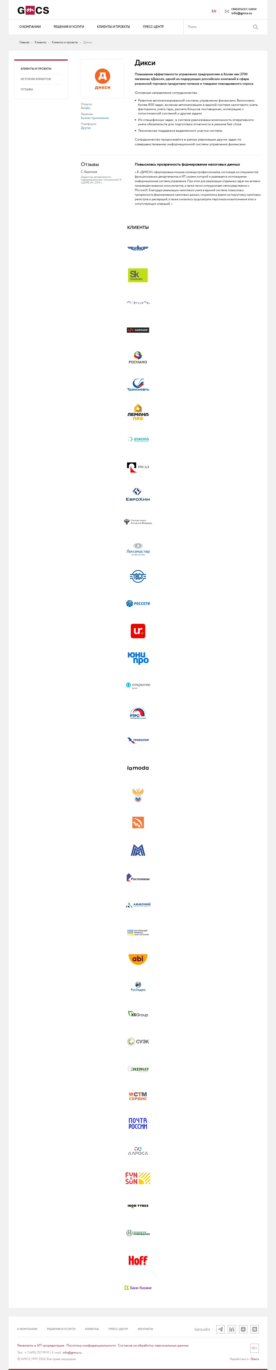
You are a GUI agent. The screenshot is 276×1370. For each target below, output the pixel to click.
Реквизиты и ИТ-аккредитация (40, 1345)
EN (214, 11)
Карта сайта (202, 1329)
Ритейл (85, 108)
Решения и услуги (69, 27)
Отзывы (27, 89)
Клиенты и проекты (113, 27)
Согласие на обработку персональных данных (153, 1345)
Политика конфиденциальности (91, 1345)
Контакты (145, 1329)
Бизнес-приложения (95, 118)
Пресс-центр (153, 27)
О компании (30, 27)
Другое (86, 128)
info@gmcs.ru (241, 13)
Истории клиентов (36, 79)
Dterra (255, 1359)
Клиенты (92, 1329)
